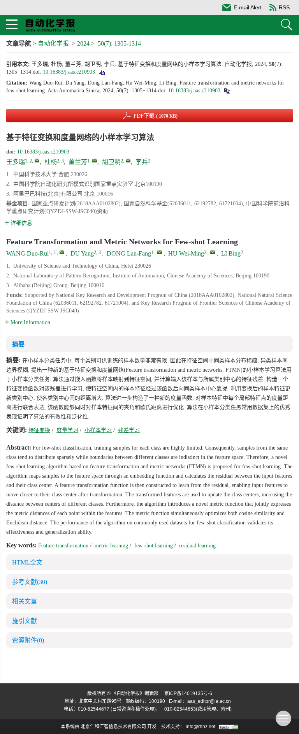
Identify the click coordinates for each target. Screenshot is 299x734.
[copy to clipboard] (227, 91)
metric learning (111, 546)
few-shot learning (153, 546)
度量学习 (67, 430)
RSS (284, 7)
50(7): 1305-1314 (119, 43)
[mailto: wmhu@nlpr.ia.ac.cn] (212, 252)
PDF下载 (156, 116)
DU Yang (82, 253)
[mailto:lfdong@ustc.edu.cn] (94, 160)
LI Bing (231, 253)
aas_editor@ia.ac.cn (209, 701)
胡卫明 (111, 162)
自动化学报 (53, 43)
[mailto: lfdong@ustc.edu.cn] (159, 252)
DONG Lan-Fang (129, 253)
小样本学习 (98, 430)
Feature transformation (63, 546)
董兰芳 (78, 162)
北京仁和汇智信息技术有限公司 (113, 726)
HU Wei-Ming (186, 253)
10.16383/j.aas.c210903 (69, 72)
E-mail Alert (248, 7)
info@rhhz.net (200, 726)
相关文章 (24, 601)
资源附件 (28, 640)
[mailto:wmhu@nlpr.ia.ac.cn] (128, 160)
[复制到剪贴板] (101, 72)
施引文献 (24, 621)
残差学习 (129, 430)
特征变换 (39, 430)
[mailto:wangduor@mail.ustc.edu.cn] (37, 160)
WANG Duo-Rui (27, 253)
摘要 (18, 344)
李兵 (141, 162)
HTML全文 (27, 562)
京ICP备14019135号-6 (188, 693)
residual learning (197, 546)
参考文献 (29, 582)
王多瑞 (15, 162)
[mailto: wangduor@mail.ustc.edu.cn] (62, 252)
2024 (83, 43)
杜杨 (50, 162)
